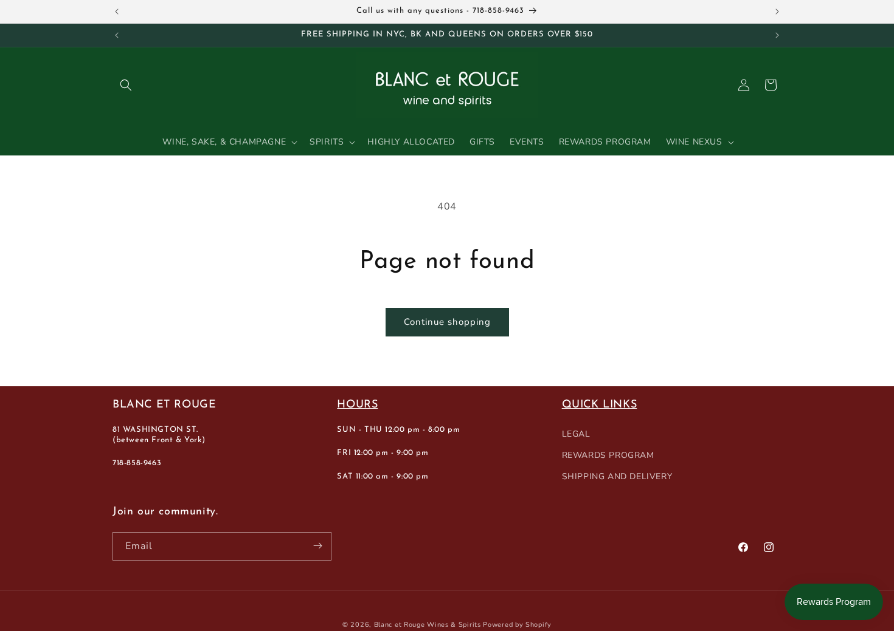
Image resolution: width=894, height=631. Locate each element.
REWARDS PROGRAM (608, 455)
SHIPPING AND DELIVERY (617, 476)
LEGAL (576, 433)
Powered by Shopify (517, 624)
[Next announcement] (777, 11)
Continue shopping (447, 322)
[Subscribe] (317, 545)
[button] (126, 85)
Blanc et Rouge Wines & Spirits (427, 624)
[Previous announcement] (116, 11)
